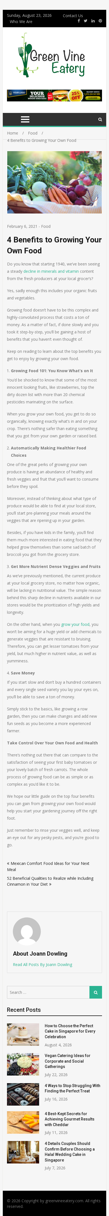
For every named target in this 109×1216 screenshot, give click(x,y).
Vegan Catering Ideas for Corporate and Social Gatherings (68, 1061)
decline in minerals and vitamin (51, 271)
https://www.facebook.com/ (79, 21)
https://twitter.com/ (85, 21)
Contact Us (73, 15)
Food (46, 226)
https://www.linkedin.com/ (93, 21)
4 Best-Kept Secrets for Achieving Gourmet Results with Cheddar (69, 1119)
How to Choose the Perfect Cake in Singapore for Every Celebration (70, 1031)
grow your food (75, 624)
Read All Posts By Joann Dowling (42, 964)
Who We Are (21, 21)
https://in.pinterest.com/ (100, 21)
